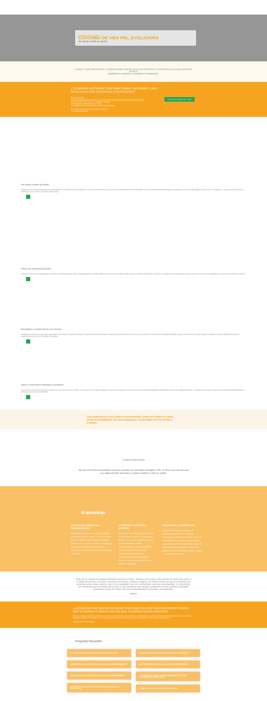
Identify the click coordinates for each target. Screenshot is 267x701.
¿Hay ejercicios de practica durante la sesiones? (163, 653)
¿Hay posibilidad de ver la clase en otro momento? (164, 664)
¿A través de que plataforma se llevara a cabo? (94, 653)
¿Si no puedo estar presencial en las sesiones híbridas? (97, 675)
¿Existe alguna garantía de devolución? (158, 688)
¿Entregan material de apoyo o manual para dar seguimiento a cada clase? (163, 676)
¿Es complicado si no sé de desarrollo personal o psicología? (95, 687)
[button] (179, 99)
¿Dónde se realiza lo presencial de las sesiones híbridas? (98, 664)
